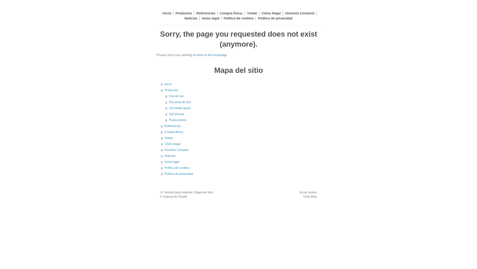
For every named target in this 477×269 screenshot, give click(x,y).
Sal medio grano (180, 108)
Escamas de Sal (180, 102)
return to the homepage (211, 55)
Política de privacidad (179, 173)
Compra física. (174, 132)
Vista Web (310, 196)
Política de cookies (177, 167)
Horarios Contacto (177, 149)
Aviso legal (172, 161)
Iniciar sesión (308, 192)
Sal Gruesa (176, 114)
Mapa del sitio (204, 192)
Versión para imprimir (178, 192)
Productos (171, 90)
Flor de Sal (176, 96)
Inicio (168, 84)
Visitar (169, 138)
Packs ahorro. (178, 120)
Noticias (170, 155)
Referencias (173, 126)
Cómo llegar (173, 144)
